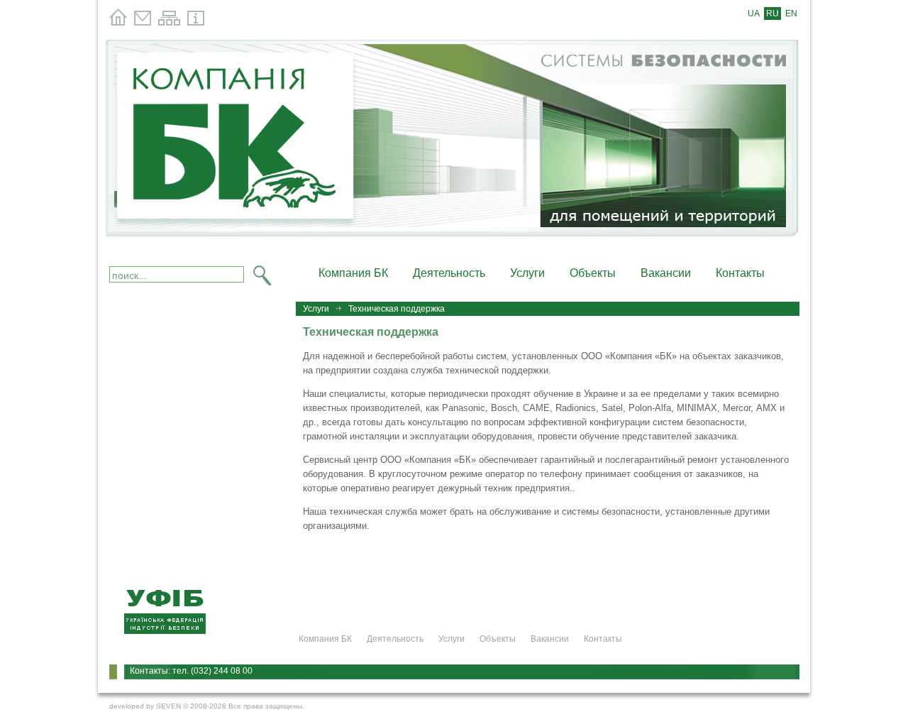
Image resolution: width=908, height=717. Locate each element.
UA (754, 13)
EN (791, 13)
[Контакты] (142, 23)
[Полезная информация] (195, 23)
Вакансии (666, 273)
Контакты (740, 273)
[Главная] (118, 23)
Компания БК (353, 273)
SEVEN (168, 706)
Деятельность (449, 273)
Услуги (527, 273)
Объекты (593, 273)
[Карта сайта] (169, 23)
